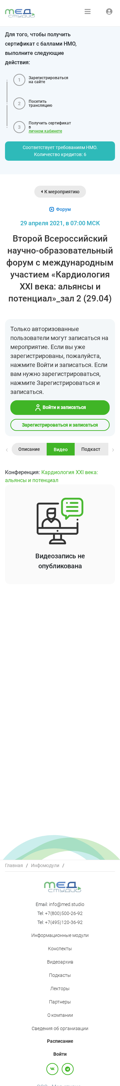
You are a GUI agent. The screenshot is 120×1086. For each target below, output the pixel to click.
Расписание (60, 1041)
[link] (14, 865)
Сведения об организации (60, 1028)
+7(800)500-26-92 (64, 913)
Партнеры (60, 1001)
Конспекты (60, 948)
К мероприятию (61, 191)
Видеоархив (60, 962)
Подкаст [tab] (90, 449)
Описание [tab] (29, 449)
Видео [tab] (61, 449)
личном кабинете (45, 131)
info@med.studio (66, 904)
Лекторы (60, 988)
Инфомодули (45, 865)
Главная (14, 865)
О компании (60, 1015)
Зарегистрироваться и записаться (60, 425)
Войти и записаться (64, 407)
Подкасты (60, 975)
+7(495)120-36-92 (64, 922)
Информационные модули (60, 935)
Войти (60, 1054)
